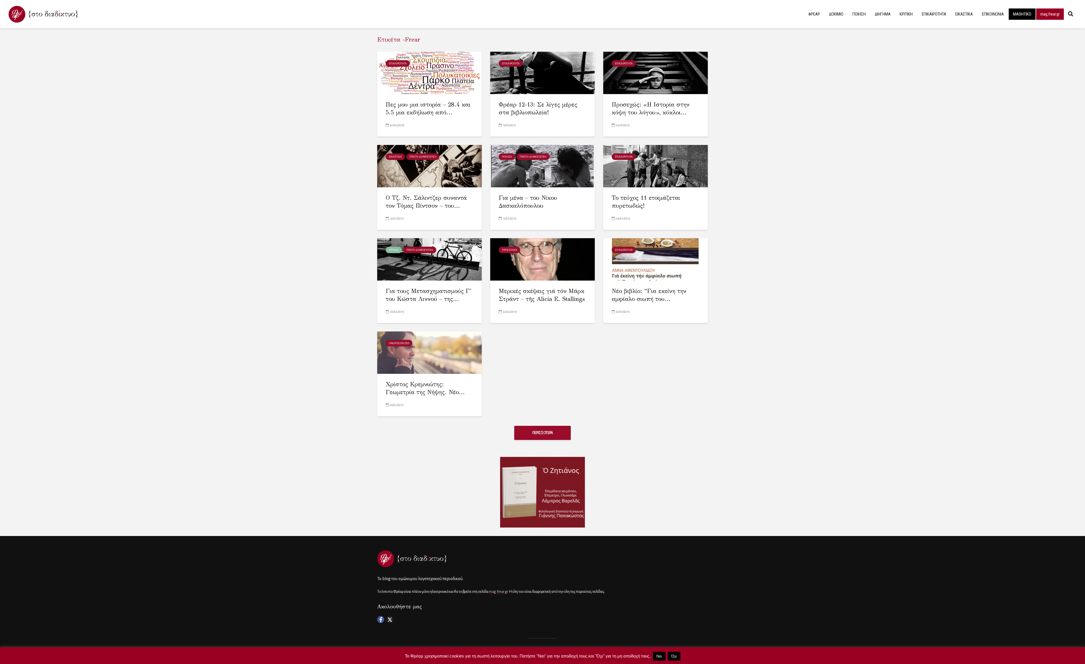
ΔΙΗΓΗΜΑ (883, 14)
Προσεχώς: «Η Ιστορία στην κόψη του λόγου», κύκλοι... (650, 108)
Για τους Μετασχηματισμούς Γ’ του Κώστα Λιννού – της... (429, 295)
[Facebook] (380, 619)
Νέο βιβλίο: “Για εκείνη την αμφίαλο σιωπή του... (649, 295)
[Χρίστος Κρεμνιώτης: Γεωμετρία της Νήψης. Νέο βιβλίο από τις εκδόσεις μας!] (429, 352)
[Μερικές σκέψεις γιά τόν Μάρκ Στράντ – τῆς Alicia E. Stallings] (542, 259)
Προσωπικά (509, 250)
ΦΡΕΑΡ (814, 14)
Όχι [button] (674, 656)
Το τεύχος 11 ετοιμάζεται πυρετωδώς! (646, 202)
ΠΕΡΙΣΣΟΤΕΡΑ (542, 433)
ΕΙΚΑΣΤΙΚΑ (964, 14)
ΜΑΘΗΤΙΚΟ (1022, 14)
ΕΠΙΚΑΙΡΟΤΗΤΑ (934, 14)
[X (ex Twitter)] (389, 619)
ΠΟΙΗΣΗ (859, 14)
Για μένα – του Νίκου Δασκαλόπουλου (528, 202)
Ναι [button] (659, 656)
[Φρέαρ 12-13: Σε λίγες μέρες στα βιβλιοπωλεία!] (542, 72)
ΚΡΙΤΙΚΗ (906, 14)
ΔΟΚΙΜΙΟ (836, 14)
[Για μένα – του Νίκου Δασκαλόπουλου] (542, 165)
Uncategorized (399, 343)
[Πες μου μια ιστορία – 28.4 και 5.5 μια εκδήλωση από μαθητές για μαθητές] (429, 72)
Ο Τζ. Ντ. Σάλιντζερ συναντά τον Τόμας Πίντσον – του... (426, 202)
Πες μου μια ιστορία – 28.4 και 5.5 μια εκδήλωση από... (428, 108)
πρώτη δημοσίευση (422, 156)
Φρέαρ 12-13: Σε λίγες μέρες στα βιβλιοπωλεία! (538, 108)
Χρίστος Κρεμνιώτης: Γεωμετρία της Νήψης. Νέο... (425, 388)
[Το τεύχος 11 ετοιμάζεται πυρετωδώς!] (655, 165)
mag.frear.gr (1050, 14)
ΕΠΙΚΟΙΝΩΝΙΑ (993, 14)
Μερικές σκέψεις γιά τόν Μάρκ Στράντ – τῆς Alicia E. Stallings (542, 295)
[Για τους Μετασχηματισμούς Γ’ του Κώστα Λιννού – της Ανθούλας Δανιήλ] (429, 259)
